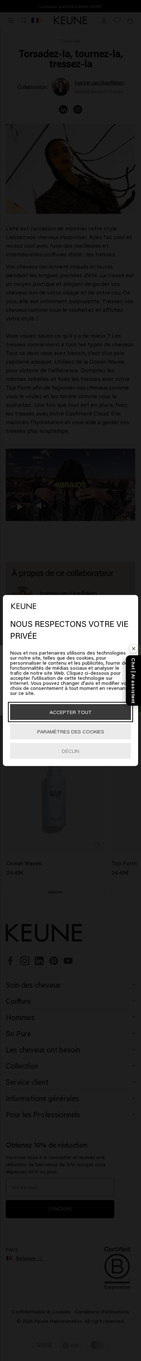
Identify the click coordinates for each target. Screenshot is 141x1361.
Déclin (70, 750)
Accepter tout (71, 712)
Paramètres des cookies (70, 731)
